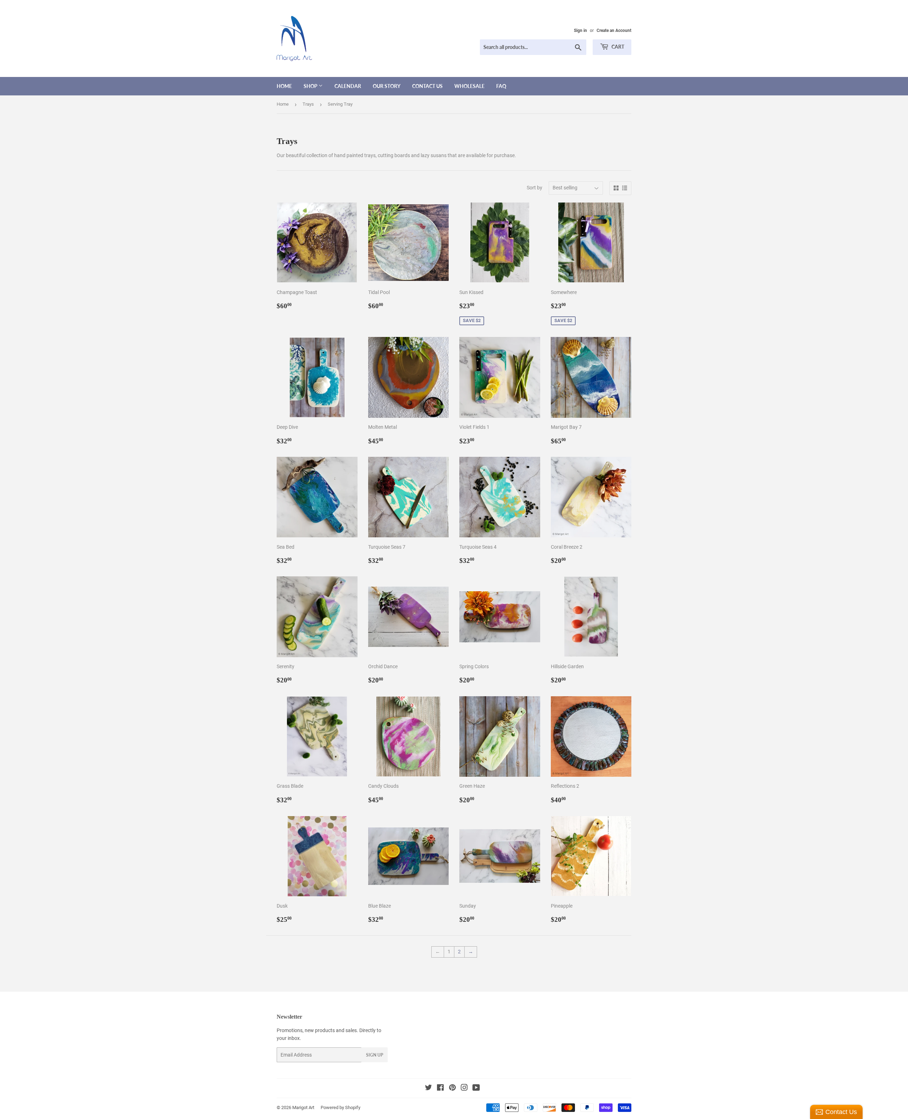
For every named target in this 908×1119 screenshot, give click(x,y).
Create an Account (614, 30)
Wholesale (469, 86)
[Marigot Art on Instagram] (464, 1088)
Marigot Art (303, 1107)
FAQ (501, 86)
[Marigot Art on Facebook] (440, 1088)
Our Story (386, 86)
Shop (311, 86)
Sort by (534, 187)
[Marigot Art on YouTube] (476, 1088)
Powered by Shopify (340, 1107)
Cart (617, 47)
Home (284, 86)
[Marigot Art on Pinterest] (452, 1088)
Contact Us (427, 86)
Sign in (580, 30)
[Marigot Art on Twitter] (428, 1088)
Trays (308, 104)
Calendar (347, 86)
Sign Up (374, 1055)
